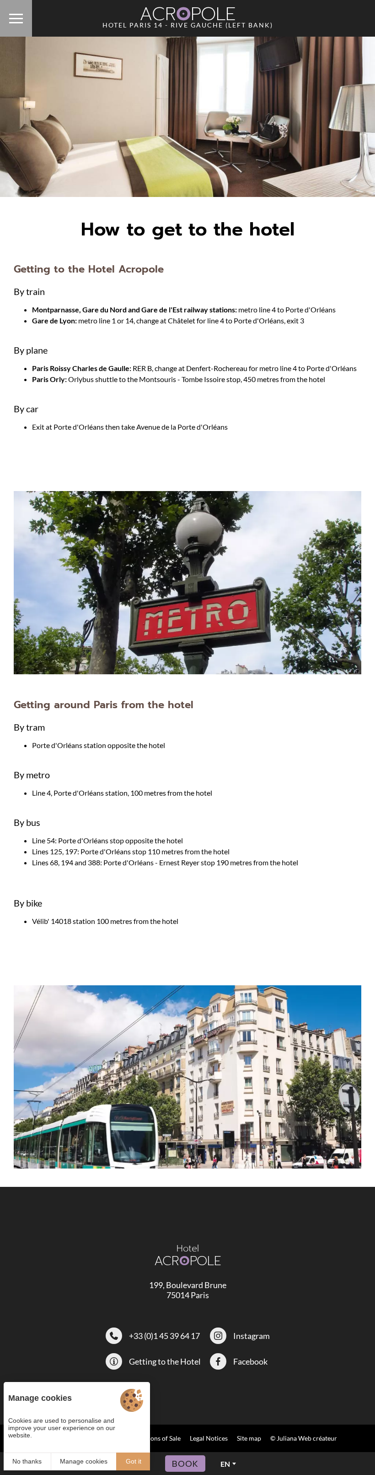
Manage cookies (83, 1461)
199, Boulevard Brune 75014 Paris (187, 1290)
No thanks (27, 1461)
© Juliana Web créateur (303, 1438)
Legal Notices (209, 1438)
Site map (249, 1438)
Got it (133, 1461)
